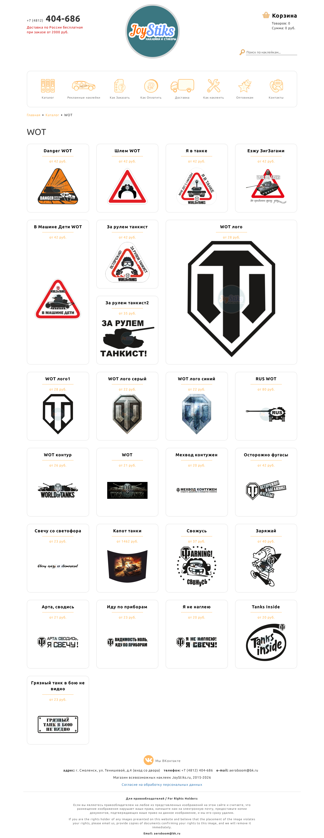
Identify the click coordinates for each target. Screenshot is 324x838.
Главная (34, 115)
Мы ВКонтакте (168, 761)
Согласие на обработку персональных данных (162, 784)
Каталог (52, 115)
